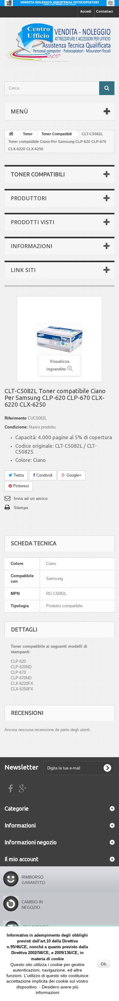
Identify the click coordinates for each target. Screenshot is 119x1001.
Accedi (85, 11)
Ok (103, 963)
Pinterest (20, 486)
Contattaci (104, 11)
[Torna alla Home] (11, 134)
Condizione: (16, 427)
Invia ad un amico (31, 498)
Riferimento (16, 418)
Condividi (43, 475)
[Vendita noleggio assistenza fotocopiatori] (59, 3)
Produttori (29, 198)
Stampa (21, 507)
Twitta (18, 475)
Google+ (73, 475)
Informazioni (31, 246)
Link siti (23, 270)
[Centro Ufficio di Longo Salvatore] (59, 44)
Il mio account (21, 859)
